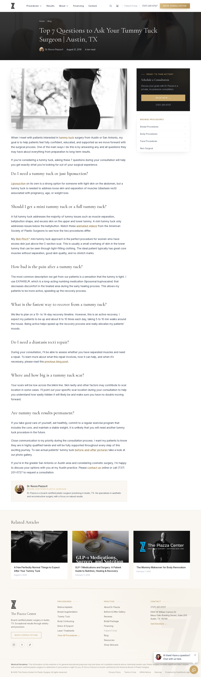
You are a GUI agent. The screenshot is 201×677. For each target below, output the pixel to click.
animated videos (86, 226)
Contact (92, 6)
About (62, 6)
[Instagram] (14, 644)
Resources (109, 640)
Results (50, 6)
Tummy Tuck (64, 616)
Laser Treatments (66, 630)
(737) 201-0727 (149, 6)
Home (42, 21)
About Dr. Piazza (112, 607)
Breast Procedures (149, 126)
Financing (78, 6)
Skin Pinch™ (23, 239)
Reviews (108, 616)
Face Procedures (148, 141)
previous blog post (56, 361)
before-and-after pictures (91, 450)
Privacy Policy (115, 672)
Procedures (32, 6)
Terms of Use (130, 672)
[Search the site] (110, 6)
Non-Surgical (146, 148)
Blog (50, 21)
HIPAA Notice (145, 672)
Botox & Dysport (65, 626)
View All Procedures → (69, 635)
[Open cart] (117, 6)
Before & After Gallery (114, 612)
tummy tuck (66, 137)
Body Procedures (148, 134)
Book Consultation (174, 6)
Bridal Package (111, 621)
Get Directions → (159, 623)
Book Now (163, 98)
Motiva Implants (65, 607)
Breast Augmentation (68, 612)
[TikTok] (30, 644)
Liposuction (18, 183)
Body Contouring (66, 621)
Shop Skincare (111, 645)
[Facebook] (22, 644)
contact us (94, 467)
